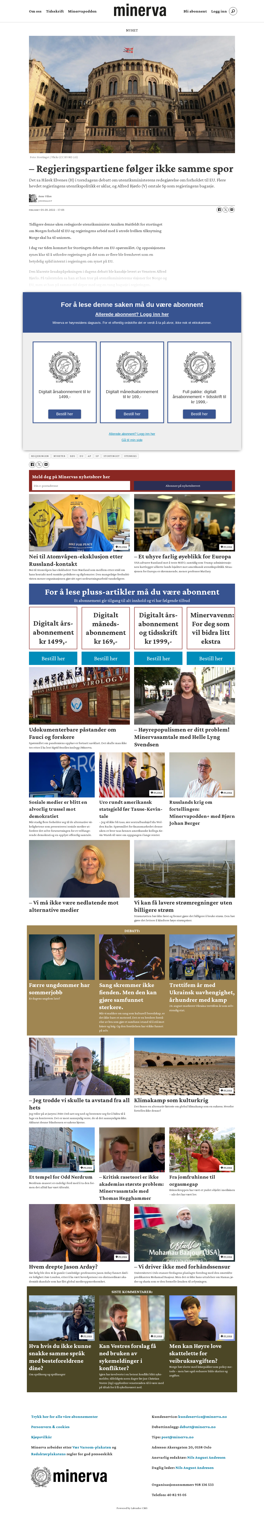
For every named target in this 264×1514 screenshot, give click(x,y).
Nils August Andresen (206, 1457)
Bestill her (64, 414)
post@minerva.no (177, 1437)
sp (97, 456)
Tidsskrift (55, 11)
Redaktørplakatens (48, 1454)
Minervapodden (82, 11)
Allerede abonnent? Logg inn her (132, 314)
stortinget (111, 456)
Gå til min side (132, 440)
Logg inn (219, 11)
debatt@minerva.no (198, 1427)
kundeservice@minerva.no (202, 1416)
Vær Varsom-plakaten (91, 1447)
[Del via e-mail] (232, 210)
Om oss (35, 11)
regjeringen (40, 456)
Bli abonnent (195, 11)
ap (89, 456)
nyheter (59, 456)
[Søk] (233, 11)
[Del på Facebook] (219, 210)
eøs (72, 456)
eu (81, 456)
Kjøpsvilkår (41, 1437)
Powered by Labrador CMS (132, 1508)
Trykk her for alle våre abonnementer (64, 1416)
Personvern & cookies (50, 1427)
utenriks (130, 456)
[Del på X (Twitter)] (225, 210)
